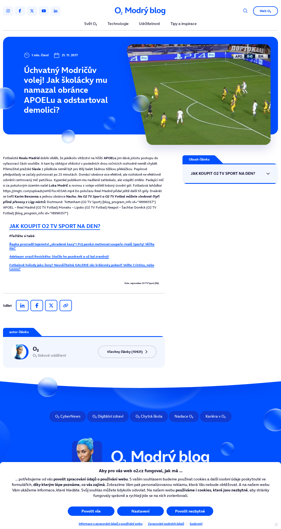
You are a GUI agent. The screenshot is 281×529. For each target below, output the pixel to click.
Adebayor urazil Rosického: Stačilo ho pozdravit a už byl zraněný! (59, 256)
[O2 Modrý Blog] (140, 11)
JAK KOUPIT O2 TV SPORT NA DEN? (54, 226)
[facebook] (20, 11)
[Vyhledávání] (245, 11)
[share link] (66, 305)
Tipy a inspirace (183, 24)
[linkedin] (55, 11)
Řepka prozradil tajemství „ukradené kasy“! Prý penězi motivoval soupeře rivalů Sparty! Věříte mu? (81, 246)
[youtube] (44, 11)
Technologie (118, 24)
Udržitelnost (149, 24)
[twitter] (32, 11)
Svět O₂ (90, 24)
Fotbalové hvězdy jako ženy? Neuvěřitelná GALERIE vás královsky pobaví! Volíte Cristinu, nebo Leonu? (81, 267)
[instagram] (8, 11)
